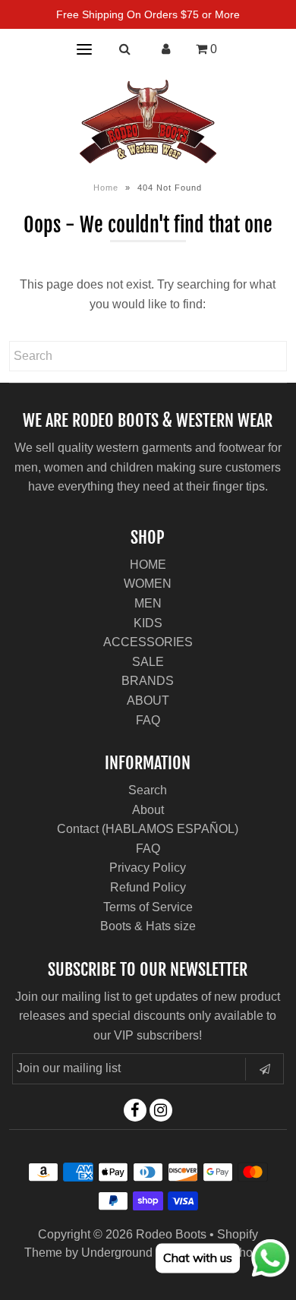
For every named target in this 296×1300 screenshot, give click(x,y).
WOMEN (148, 583)
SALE (148, 661)
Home (105, 187)
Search (147, 790)
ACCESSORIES (148, 642)
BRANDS (147, 680)
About (148, 809)
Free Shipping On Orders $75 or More (148, 14)
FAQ (148, 720)
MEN (148, 603)
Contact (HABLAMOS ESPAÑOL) (147, 828)
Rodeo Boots (171, 1234)
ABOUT (148, 700)
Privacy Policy (147, 867)
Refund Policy (148, 887)
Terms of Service (148, 907)
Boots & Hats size (148, 926)
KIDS (148, 623)
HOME (148, 564)
